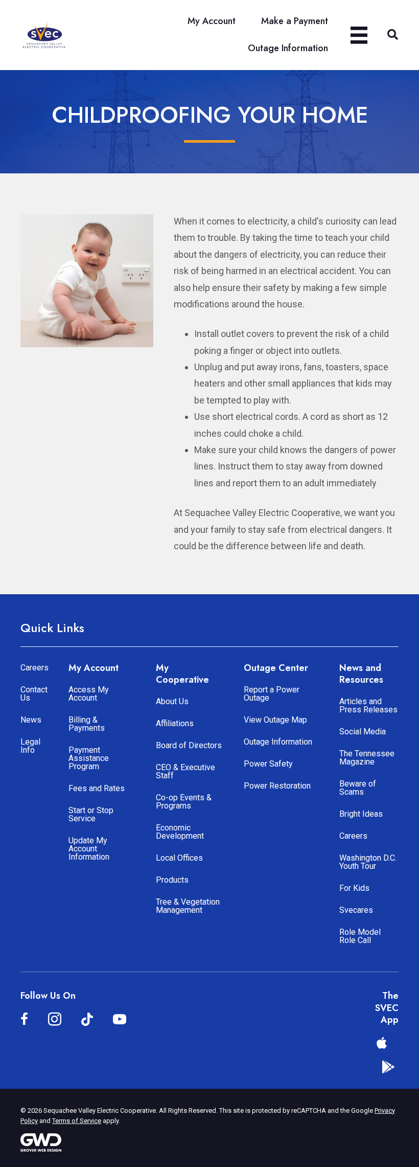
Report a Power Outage (271, 694)
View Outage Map (275, 720)
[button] (393, 35)
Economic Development (180, 832)
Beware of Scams (357, 788)
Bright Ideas (361, 814)
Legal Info (30, 746)
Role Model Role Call (360, 936)
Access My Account (88, 694)
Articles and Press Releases (368, 705)
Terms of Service (76, 1121)
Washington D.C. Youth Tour (368, 862)
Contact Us (34, 694)
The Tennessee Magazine (366, 758)
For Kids (354, 888)
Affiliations (175, 723)
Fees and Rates (96, 788)
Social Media (362, 731)
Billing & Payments (86, 724)
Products (172, 880)
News (30, 720)
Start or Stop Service (90, 814)
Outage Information (278, 742)
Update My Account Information (88, 849)
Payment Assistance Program (88, 758)
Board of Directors (189, 745)
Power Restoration (277, 786)
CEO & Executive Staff (185, 771)
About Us (172, 701)
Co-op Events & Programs (184, 802)
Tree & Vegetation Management (188, 906)
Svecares (356, 910)
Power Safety (268, 764)
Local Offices (179, 858)
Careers (34, 667)
